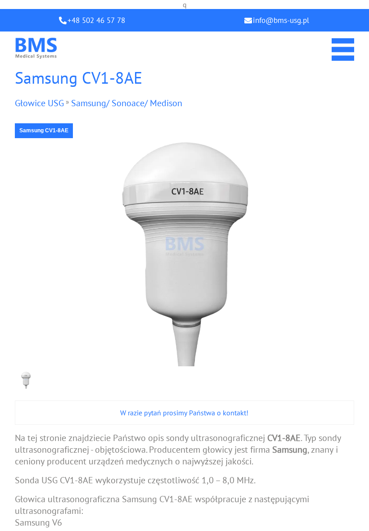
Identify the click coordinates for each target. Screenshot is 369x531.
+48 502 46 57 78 (96, 20)
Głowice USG (39, 103)
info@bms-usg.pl (281, 20)
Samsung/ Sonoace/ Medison (126, 103)
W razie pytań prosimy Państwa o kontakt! (184, 412)
